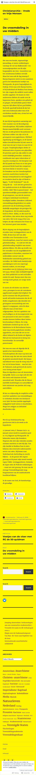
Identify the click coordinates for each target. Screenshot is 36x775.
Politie (17, 709)
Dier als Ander (25, 681)
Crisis (30, 678)
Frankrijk (27, 684)
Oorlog (18, 706)
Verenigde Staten (17, 725)
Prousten (7, 712)
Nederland (9, 705)
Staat (15, 718)
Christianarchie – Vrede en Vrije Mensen (16, 12)
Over (4, 749)
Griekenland (6, 687)
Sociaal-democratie (8, 718)
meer (8, 272)
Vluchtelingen (8, 729)
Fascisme (14, 684)
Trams (4, 725)
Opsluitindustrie (8, 709)
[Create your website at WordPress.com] (18, 2)
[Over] (8, 760)
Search (5, 568)
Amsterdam (9, 671)
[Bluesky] (4, 600)
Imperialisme (10, 690)
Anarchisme (22, 670)
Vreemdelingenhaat (25, 519)
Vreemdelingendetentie (10, 519)
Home (5, 744)
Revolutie (26, 715)
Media (6, 696)
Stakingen (6, 722)
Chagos (19, 674)
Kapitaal (22, 690)
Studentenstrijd (16, 722)
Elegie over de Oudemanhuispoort (18, 633)
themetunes (27, 722)
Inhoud (5, 753)
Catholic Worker (11, 674)
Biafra (4, 674)
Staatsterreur (24, 718)
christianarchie (10, 517)
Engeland (6, 684)
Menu (6, 19)
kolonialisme (22, 693)
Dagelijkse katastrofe (11, 681)
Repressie (20, 715)
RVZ (31, 715)
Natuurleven (11, 701)
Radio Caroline (26, 712)
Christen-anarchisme (15, 677)
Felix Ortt (21, 684)
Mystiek (13, 697)
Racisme (17, 712)
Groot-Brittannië (17, 687)
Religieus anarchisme (9, 715)
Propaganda (23, 709)
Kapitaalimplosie (9, 694)
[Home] (4, 760)
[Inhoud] (12, 760)
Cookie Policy (12, 767)
